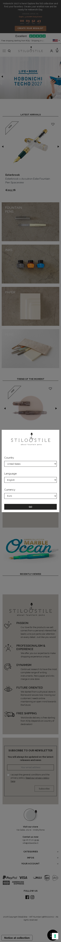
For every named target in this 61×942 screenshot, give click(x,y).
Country (9, 457)
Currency (9, 489)
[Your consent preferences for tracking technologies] (55, 936)
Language (10, 473)
